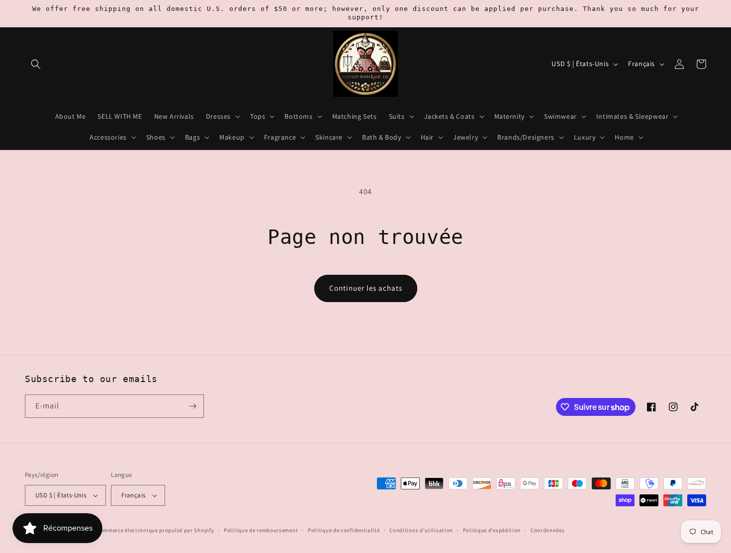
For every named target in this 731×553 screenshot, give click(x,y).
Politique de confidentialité (344, 530)
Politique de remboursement (261, 530)
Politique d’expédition (492, 530)
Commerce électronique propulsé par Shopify (155, 530)
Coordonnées (548, 530)
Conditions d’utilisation (421, 530)
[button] (36, 64)
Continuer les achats (365, 288)
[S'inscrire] (192, 406)
